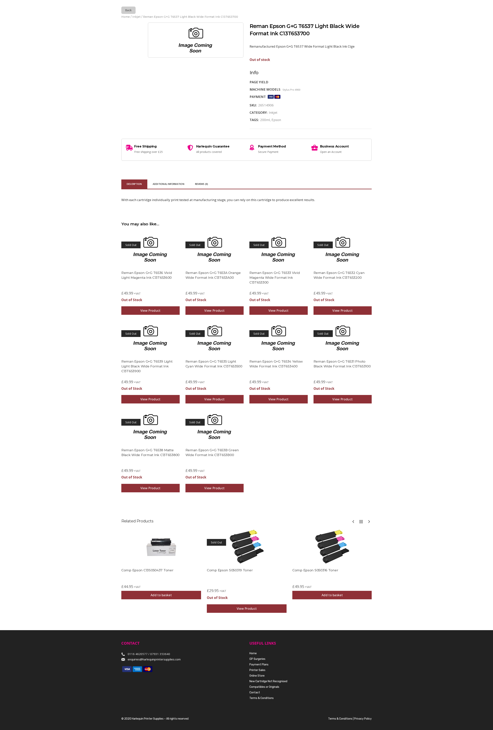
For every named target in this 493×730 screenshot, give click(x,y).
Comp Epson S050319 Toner (230, 570)
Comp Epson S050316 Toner (315, 570)
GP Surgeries (257, 659)
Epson (276, 120)
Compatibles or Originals (264, 687)
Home (125, 17)
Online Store (257, 675)
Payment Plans (258, 664)
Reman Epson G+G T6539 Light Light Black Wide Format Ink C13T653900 (146, 366)
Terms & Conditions (261, 698)
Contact (254, 692)
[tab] (134, 184)
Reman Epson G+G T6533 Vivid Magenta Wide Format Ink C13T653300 (274, 277)
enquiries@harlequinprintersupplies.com (154, 659)
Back (128, 10)
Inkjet (136, 17)
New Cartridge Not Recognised (268, 681)
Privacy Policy (363, 718)
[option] (161, 564)
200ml (265, 120)
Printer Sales (257, 670)
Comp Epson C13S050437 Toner (147, 570)
